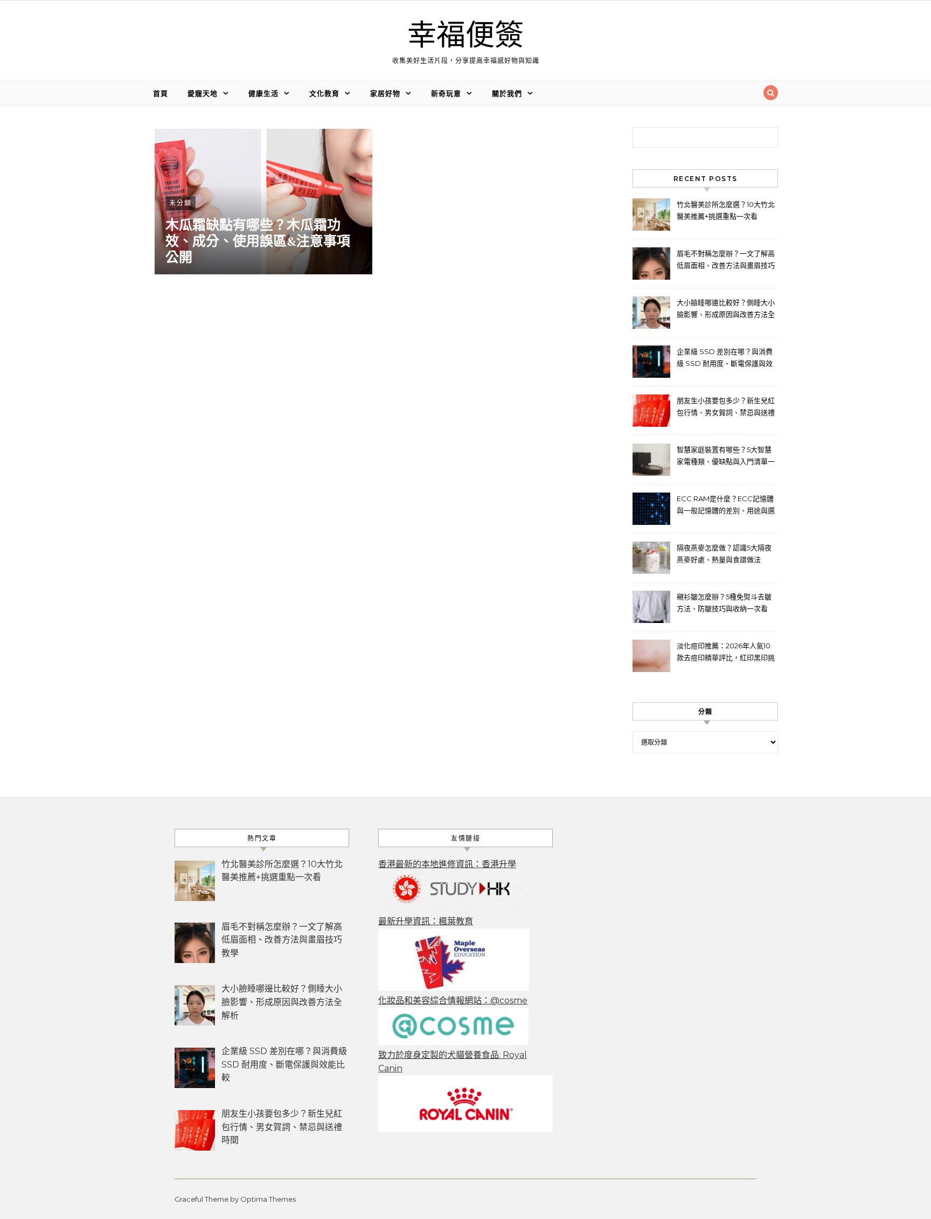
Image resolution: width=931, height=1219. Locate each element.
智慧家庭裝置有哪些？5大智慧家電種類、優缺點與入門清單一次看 (726, 456)
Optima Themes (268, 1199)
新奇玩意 (446, 93)
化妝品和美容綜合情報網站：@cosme (452, 1000)
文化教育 (324, 93)
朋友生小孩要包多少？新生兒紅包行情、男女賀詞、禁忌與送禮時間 (726, 407)
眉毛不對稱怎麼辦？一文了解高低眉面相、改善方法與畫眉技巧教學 (726, 260)
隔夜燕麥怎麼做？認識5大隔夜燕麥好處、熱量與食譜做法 (724, 553)
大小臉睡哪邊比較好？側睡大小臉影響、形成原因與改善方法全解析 (726, 309)
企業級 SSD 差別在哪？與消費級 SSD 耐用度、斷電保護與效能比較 (725, 358)
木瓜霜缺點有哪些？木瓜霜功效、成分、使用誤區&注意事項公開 (257, 241)
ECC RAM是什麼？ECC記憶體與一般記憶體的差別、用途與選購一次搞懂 (726, 505)
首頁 (160, 93)
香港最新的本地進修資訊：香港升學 (447, 864)
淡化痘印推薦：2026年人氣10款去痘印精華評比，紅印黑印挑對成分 (726, 652)
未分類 (180, 203)
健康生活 (263, 93)
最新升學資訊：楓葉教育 (425, 921)
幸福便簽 (465, 35)
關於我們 (507, 93)
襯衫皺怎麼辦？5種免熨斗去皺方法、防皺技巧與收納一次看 (724, 602)
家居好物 (385, 93)
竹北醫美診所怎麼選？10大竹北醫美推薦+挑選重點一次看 (726, 210)
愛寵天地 (202, 93)
